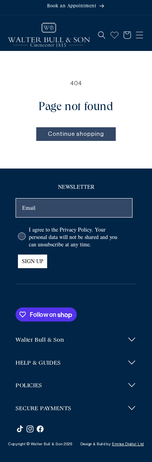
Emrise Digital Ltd (128, 444)
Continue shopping (76, 134)
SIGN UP (32, 261)
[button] (101, 35)
